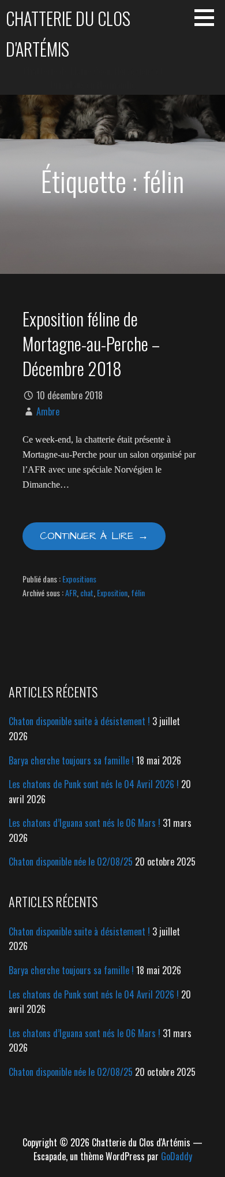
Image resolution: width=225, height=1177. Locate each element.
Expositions (79, 579)
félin (138, 592)
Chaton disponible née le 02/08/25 (71, 861)
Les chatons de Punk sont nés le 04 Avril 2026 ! (94, 784)
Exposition (112, 592)
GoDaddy (176, 1156)
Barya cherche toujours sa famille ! (71, 760)
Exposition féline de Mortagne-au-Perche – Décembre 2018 (91, 343)
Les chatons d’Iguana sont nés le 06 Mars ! (84, 823)
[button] (208, 17)
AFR (71, 592)
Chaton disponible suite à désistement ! (79, 721)
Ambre (47, 411)
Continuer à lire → (94, 536)
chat (86, 592)
